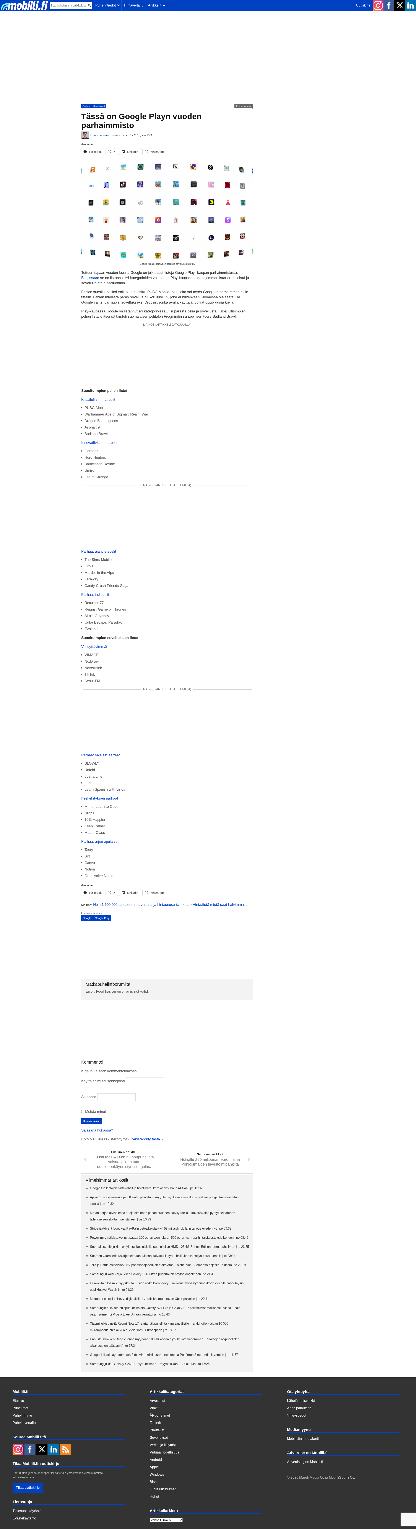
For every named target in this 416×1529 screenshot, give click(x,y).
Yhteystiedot (296, 1415)
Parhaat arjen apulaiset (100, 841)
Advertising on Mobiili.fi (305, 1462)
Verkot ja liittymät (163, 1445)
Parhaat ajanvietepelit (98, 551)
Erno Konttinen (99, 135)
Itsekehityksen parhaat (99, 798)
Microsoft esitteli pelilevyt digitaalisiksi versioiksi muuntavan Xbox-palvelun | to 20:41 (149, 1299)
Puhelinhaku (22, 1415)
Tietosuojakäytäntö (27, 1511)
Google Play (102, 918)
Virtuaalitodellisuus (164, 1452)
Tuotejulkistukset (163, 1489)
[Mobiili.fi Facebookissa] (389, 5)
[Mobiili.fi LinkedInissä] (410, 5)
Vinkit (154, 1408)
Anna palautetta (299, 1408)
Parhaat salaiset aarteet (100, 755)
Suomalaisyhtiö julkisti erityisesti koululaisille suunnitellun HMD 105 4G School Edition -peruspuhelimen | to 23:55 (169, 1246)
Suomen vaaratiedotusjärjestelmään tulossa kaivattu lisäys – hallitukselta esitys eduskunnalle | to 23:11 (162, 1256)
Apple (154, 1467)
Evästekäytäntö (24, 1518)
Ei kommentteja (244, 106)
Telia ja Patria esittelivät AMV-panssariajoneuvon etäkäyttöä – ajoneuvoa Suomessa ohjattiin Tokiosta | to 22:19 (168, 1265)
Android (86, 106)
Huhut (154, 1496)
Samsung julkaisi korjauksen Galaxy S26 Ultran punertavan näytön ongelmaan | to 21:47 (152, 1274)
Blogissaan (90, 278)
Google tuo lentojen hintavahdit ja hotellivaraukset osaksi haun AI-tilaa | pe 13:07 (146, 1188)
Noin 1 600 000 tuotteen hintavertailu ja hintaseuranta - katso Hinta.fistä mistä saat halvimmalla (170, 905)
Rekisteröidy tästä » (146, 1139)
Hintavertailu (133, 5)
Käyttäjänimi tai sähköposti (103, 1081)
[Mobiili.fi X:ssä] (399, 5)
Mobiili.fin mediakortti (303, 1438)
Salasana (88, 1097)
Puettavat (157, 1430)
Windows (157, 1474)
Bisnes (155, 1482)
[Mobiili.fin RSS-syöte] (65, 1450)
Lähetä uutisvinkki (301, 1401)
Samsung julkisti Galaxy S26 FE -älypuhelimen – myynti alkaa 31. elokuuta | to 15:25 (150, 1364)
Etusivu (18, 1401)
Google (87, 918)
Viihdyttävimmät (94, 647)
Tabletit (155, 1423)
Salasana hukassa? (97, 1130)
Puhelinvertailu (24, 1423)
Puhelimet (20, 1408)
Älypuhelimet (160, 1415)
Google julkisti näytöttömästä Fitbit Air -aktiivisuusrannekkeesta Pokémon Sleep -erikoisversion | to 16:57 (164, 1355)
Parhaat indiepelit (95, 595)
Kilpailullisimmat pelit (98, 399)
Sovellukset (99, 106)
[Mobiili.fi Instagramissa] (378, 5)
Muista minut (95, 1112)
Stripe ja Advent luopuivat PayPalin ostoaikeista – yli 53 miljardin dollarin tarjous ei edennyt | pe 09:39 (160, 1228)
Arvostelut (157, 1401)
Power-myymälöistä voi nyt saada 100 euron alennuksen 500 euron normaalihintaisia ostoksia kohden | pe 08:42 (169, 1237)
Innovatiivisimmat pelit (99, 443)
